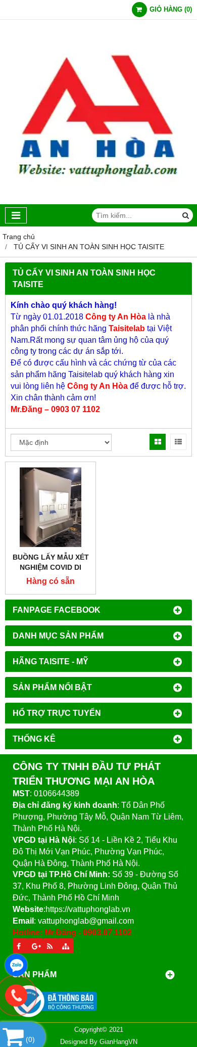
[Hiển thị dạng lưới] (158, 442)
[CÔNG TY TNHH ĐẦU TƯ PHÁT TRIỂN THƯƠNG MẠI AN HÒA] (98, 202)
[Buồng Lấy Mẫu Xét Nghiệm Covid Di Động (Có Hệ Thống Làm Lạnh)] (50, 507)
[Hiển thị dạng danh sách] (178, 442)
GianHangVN (118, 1041)
